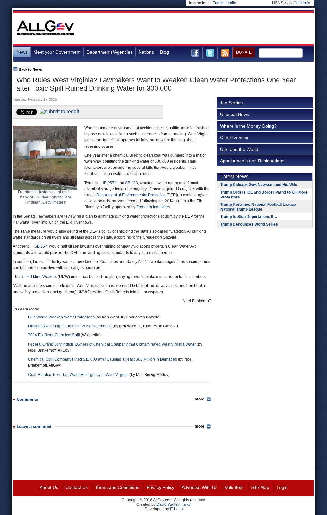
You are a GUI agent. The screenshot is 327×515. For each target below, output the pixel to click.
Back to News (30, 69)
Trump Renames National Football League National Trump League (258, 207)
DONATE (244, 52)
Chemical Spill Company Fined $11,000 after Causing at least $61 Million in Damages (102, 359)
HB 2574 (109, 183)
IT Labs (176, 509)
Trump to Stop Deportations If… (248, 216)
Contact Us (76, 487)
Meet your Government (57, 52)
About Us (49, 487)
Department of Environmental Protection (131, 195)
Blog (164, 52)
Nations (146, 52)
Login (282, 487)
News (21, 52)
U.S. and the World (239, 149)
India (232, 3)
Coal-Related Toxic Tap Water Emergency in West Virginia (78, 374)
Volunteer (234, 487)
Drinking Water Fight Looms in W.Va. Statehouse (70, 326)
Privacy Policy (160, 487)
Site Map (260, 487)
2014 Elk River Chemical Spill (54, 335)
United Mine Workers (38, 276)
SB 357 (40, 246)
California (301, 3)
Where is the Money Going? (248, 126)
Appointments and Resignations (252, 160)
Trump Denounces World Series (249, 224)
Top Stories (231, 102)
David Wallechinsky (173, 504)
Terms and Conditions (117, 487)
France (219, 3)
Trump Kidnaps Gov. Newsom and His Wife (258, 185)
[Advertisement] (197, 28)
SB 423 (131, 183)
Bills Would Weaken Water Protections (61, 317)
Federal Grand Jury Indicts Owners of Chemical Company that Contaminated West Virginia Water (112, 344)
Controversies (234, 137)
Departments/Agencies (110, 52)
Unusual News (234, 114)
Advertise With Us (199, 487)
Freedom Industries (153, 207)
